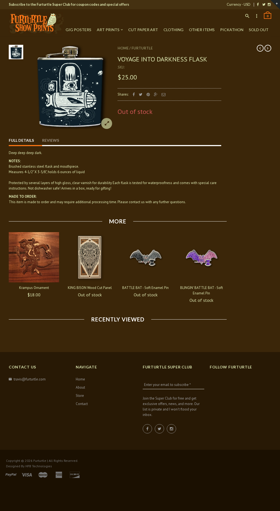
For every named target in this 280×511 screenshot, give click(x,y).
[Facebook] (258, 4)
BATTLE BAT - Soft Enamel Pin (145, 287)
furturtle (142, 48)
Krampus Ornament (34, 287)
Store (80, 395)
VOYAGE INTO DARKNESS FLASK (162, 59)
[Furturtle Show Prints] (36, 23)
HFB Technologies (38, 466)
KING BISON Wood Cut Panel (90, 287)
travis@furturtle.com (30, 379)
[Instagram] (269, 4)
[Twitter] (264, 4)
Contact (82, 403)
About (80, 387)
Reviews (50, 140)
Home (123, 48)
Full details (21, 140)
